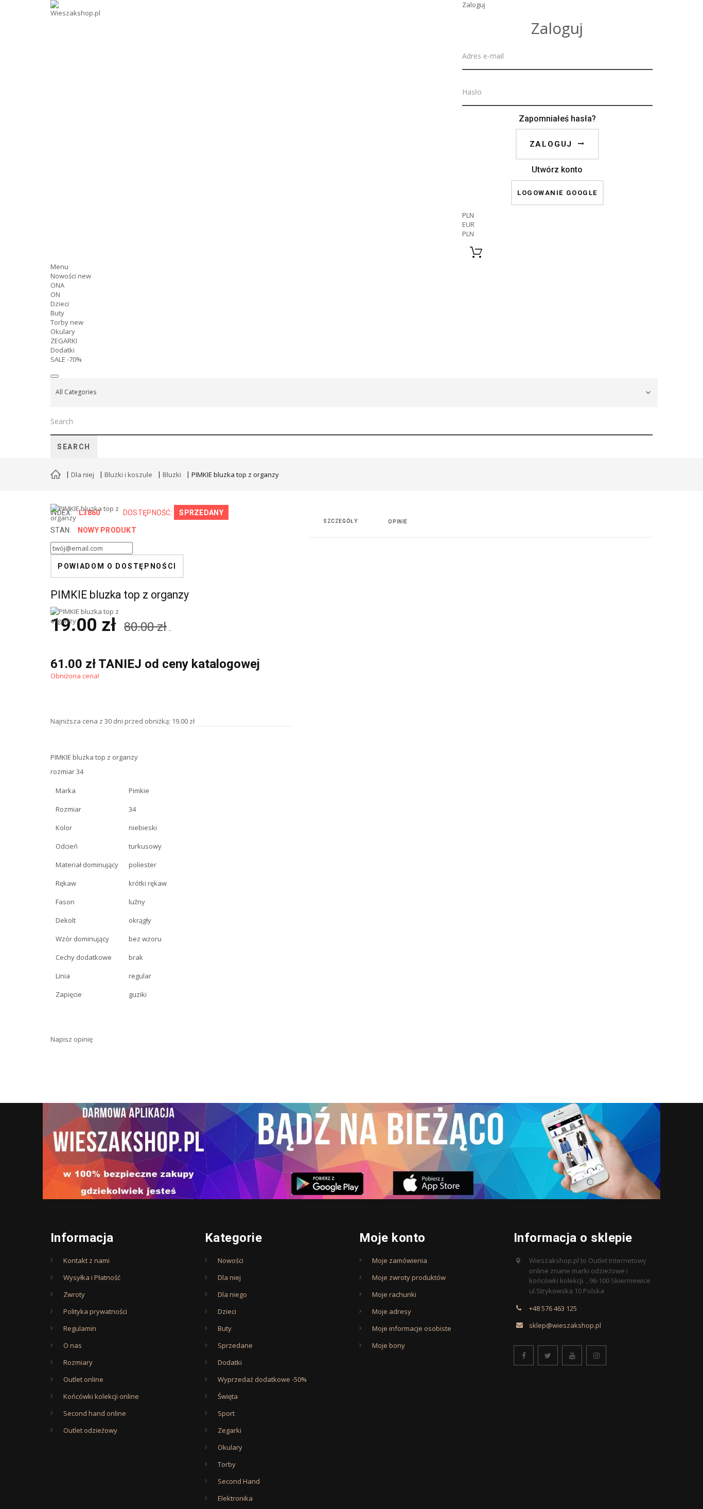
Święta (228, 1396)
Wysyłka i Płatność (91, 1277)
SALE (66, 359)
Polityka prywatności (95, 1311)
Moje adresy (391, 1311)
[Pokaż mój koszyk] (557, 252)
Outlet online (83, 1379)
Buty (57, 313)
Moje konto (392, 1238)
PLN (468, 233)
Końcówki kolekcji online (101, 1396)
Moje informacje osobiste (411, 1328)
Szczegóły (340, 521)
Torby (66, 322)
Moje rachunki (394, 1294)
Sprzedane (235, 1345)
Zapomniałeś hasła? (557, 119)
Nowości (70, 275)
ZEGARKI (63, 340)
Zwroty (74, 1294)
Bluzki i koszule (128, 474)
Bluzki (172, 474)
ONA (57, 285)
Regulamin (79, 1328)
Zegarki (229, 1430)
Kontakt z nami (86, 1260)
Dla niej (82, 474)
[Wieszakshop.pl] (76, 22)
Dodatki (62, 350)
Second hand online (94, 1413)
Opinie (398, 521)
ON (55, 294)
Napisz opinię (71, 1039)
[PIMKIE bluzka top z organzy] (86, 658)
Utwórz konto (557, 169)
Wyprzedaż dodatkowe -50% (262, 1379)
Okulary (62, 331)
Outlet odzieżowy (90, 1430)
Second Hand (239, 1481)
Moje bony (388, 1345)
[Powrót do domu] (55, 475)
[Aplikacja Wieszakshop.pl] (351, 1151)
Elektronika (235, 1498)
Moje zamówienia (399, 1260)
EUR (468, 224)
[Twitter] (548, 1355)
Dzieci (59, 303)
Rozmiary (78, 1362)
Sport (226, 1413)
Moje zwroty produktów (409, 1277)
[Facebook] (524, 1355)
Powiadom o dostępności (117, 566)
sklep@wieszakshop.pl (565, 1325)
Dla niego (232, 1294)
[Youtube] (572, 1355)
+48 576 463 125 (553, 1308)
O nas (72, 1345)
